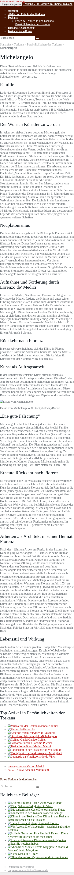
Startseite (13, 10)
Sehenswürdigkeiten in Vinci (35, 806)
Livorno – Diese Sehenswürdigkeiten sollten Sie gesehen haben (37, 842)
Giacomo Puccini (41, 743)
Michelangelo (48, 736)
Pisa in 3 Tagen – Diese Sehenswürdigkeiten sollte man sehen (38, 835)
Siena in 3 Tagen (28, 853)
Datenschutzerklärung (21, 866)
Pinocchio (29, 729)
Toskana (13, 17)
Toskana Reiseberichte (21, 27)
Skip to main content (12, 1)
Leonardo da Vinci (44, 756)
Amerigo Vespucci (44, 732)
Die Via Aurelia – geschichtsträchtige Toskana (39, 828)
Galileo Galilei (37, 739)
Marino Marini (42, 746)
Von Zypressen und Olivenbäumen (47, 857)
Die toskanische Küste (51, 809)
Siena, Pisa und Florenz (45, 823)
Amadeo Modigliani (50, 753)
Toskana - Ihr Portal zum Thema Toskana (47, 3)
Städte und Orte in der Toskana (26, 14)
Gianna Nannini (48, 726)
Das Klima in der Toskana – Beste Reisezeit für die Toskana (39, 818)
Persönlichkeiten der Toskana (32, 24)
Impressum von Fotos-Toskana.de (28, 870)
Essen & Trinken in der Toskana (34, 20)
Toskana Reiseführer (20, 31)
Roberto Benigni (52, 749)
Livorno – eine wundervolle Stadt (41, 802)
